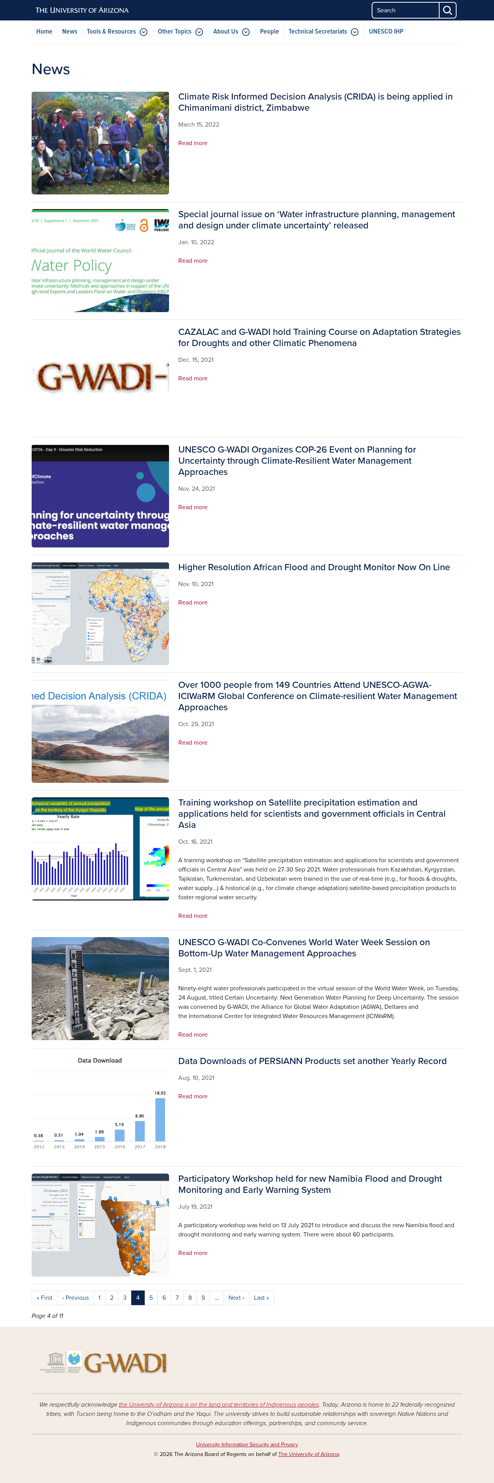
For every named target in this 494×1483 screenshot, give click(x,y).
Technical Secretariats (318, 31)
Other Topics (174, 31)
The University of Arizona (308, 1454)
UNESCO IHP (386, 31)
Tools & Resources (111, 31)
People (269, 31)
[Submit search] (448, 10)
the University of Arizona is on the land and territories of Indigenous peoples (219, 1405)
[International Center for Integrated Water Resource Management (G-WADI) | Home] (100, 1360)
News (69, 31)
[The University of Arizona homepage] (82, 10)
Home (44, 31)
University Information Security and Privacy (247, 1444)
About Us (225, 31)
